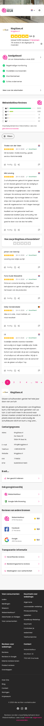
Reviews (5, 652)
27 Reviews (16, 530)
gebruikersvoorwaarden (10, 129)
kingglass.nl (15, 31)
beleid (27, 717)
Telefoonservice (30, 637)
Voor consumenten (9, 621)
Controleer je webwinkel (29, 630)
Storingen (5, 692)
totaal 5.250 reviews (20, 40)
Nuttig (9, 164)
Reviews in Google (9, 656)
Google (14, 538)
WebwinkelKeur (18, 517)
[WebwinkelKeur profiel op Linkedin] (26, 708)
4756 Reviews (17, 520)
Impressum (6, 696)
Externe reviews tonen (10, 661)
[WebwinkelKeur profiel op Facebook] (18, 708)
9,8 (38, 529)
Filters (9, 136)
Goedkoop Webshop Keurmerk (32, 621)
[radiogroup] (19, 36)
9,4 (38, 539)
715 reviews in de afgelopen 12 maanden (22, 44)
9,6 (32, 36)
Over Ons (5, 680)
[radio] (12, 36)
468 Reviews (17, 541)
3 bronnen (34, 40)
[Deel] (19, 164)
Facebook (15, 528)
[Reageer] (15, 164)
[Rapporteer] (39, 164)
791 (36, 382)
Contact (5, 688)
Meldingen (6, 604)
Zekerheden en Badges (11, 617)
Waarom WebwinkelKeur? (8, 610)
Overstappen (7, 669)
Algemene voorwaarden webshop (33, 604)
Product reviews (8, 665)
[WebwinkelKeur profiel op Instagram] (22, 708)
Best (22, 439)
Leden (4, 599)
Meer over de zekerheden (13, 90)
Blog (3, 684)
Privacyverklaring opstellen (30, 613)
